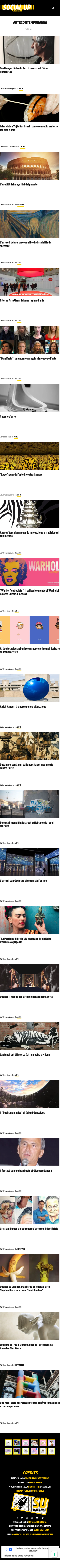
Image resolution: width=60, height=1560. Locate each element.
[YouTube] (37, 1518)
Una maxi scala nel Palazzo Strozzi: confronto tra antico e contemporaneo (30, 1405)
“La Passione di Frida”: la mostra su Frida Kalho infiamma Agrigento (25, 941)
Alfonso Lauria (7, 204)
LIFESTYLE (21, 1249)
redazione (5, 437)
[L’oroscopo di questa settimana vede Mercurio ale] (51, 1451)
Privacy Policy (23, 1491)
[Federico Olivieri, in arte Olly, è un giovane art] (34, 1442)
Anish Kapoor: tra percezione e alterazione (23, 707)
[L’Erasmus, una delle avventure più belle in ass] (43, 1442)
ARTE (21, 89)
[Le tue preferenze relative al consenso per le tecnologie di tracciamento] (54, 1554)
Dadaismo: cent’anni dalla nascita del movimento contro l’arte (26, 766)
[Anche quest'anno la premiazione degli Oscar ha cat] (34, 1451)
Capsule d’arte (8, 416)
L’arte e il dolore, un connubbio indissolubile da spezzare (25, 244)
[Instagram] (26, 1518)
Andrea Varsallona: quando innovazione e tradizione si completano (29, 534)
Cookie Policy (37, 1491)
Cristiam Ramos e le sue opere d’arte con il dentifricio (29, 1229)
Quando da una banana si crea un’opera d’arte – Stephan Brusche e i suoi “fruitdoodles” (25, 1289)
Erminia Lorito (7, 495)
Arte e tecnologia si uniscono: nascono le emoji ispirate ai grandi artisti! (30, 650)
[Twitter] (22, 1518)
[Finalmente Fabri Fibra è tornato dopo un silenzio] (16, 1451)
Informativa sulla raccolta (19, 1555)
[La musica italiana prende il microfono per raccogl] (25, 1442)
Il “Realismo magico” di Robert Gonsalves (22, 1113)
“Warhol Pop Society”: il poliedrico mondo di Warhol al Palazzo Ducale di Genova (29, 592)
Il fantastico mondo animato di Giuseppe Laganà (26, 1171)
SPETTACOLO (19, 1365)
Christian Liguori (8, 88)
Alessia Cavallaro (8, 146)
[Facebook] (17, 1518)
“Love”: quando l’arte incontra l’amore (21, 474)
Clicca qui (46, 1487)
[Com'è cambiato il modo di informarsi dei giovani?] (8, 1451)
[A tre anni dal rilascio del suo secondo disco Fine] (51, 1442)
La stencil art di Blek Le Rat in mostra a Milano (25, 1055)
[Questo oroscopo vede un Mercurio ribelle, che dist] (8, 1442)
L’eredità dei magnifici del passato (18, 184)
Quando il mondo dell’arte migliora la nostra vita (26, 997)
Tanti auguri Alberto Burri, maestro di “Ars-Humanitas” (24, 70)
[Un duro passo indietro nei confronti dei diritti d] (16, 1442)
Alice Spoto (6, 611)
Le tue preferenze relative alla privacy (33, 1549)
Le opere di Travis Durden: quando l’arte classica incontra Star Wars (26, 1347)
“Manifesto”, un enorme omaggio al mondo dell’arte (28, 358)
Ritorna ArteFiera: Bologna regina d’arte (22, 300)
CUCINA (22, 147)
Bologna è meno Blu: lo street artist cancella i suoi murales (27, 825)
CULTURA (20, 205)
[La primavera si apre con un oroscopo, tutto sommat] (25, 1451)
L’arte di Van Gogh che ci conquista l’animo (23, 881)
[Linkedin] (32, 1518)
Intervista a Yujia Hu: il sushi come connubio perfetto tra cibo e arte (29, 128)
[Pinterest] (42, 1518)
